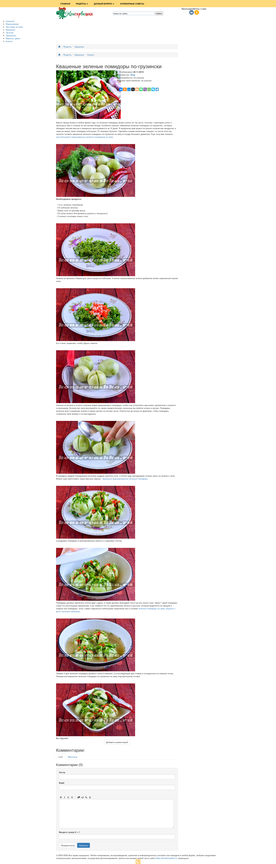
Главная (65, 3)
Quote (78, 797)
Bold (60, 797)
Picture (90, 797)
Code (82, 797)
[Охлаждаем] (95, 670)
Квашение (10, 29)
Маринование (12, 23)
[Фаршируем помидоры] (95, 537)
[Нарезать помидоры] (95, 402)
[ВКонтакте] (121, 89)
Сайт (60, 756)
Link (86, 797)
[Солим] (95, 472)
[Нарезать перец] (95, 340)
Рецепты (81, 3)
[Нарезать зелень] (95, 275)
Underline (68, 797)
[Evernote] (141, 89)
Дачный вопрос (103, 3)
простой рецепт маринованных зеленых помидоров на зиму (84, 136)
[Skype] (153, 89)
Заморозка (11, 35)
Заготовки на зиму (14, 26)
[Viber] (145, 89)
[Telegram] (157, 89)
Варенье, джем (13, 38)
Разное (90, 54)
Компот (9, 41)
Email (61, 782)
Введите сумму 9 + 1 (69, 832)
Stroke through (72, 797)
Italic (64, 797)
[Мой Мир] (129, 89)
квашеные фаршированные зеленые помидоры (125, 478)
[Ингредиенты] (95, 196)
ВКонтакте (72, 756)
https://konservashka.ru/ (167, 858)
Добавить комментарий (117, 742)
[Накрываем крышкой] (95, 599)
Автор (62, 772)
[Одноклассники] (125, 89)
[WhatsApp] (149, 89)
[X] (133, 89)
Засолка (9, 32)
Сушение (10, 21)
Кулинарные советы (132, 3)
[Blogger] (137, 89)
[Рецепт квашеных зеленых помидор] (95, 735)
